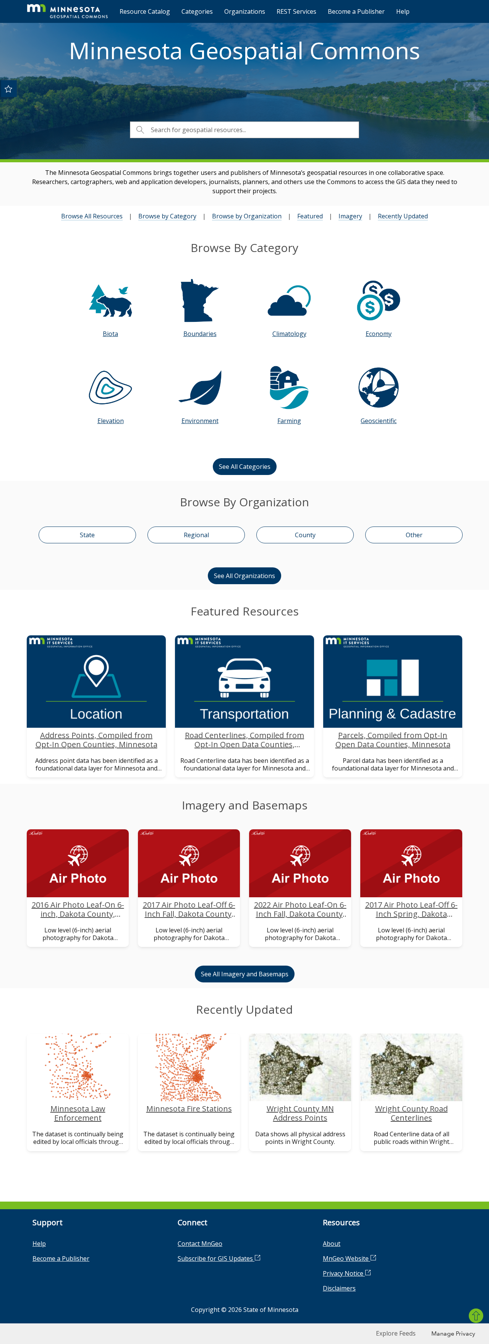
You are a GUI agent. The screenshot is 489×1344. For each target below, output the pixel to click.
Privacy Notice (344, 1273)
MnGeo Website (346, 1258)
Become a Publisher (356, 11)
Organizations (244, 11)
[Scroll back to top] (476, 1315)
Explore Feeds (396, 1333)
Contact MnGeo (200, 1243)
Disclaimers (339, 1288)
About (331, 1243)
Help (403, 11)
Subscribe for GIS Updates (216, 1258)
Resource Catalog (145, 11)
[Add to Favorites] (8, 88)
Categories (197, 11)
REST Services (296, 11)
